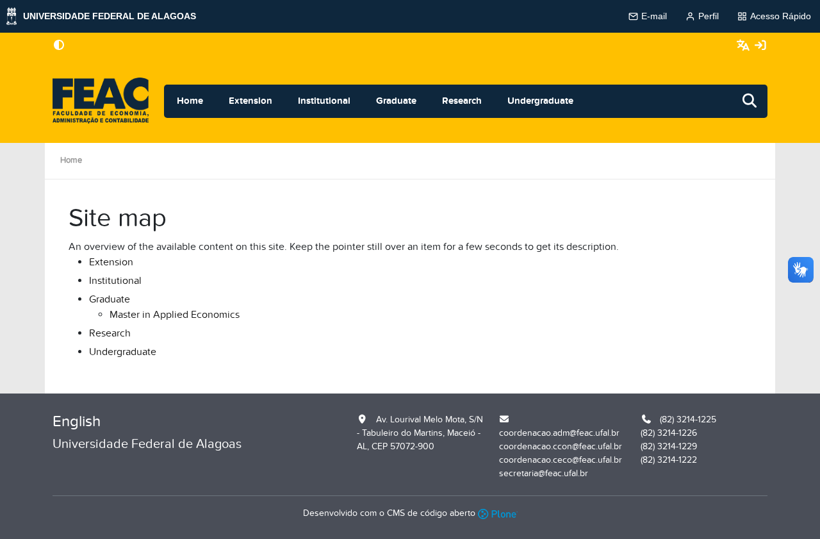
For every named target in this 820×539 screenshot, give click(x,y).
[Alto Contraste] (59, 46)
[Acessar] (760, 46)
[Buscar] (750, 101)
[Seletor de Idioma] (744, 46)
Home (190, 101)
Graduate (396, 101)
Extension (250, 101)
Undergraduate (540, 101)
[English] (101, 101)
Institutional (324, 101)
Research (462, 101)
